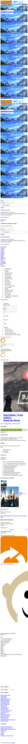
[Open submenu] (6, 17)
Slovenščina (3, 263)
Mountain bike (12, 41)
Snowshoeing (12, 51)
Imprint (8, 85)
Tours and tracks (7, 35)
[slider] (15, 314)
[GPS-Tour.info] (14, 5)
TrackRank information (11, 21)
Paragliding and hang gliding (15, 66)
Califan (20, 492)
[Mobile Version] (3, 432)
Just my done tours (9, 331)
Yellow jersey (9, 77)
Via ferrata (11, 50)
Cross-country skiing (14, 54)
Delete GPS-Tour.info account (13, 22)
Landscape (5, 316)
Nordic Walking (12, 58)
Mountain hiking (13, 48)
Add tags (3, 527)
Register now (4, 219)
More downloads (5, 633)
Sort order (6, 359)
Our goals (8, 82)
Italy (2, 423)
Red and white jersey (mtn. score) (8, 729)
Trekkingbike (12, 46)
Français (2, 254)
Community (6, 75)
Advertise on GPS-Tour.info (7, 735)
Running (11, 57)
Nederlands (3, 258)
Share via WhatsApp (14, 515)
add (2, 531)
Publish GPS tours (10, 19)
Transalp (11, 42)
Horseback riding (13, 67)
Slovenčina (3, 262)
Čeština (2, 249)
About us (5, 81)
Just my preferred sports (10, 333)
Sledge (10, 55)
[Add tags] (14, 529)
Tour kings (8, 76)
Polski (2, 259)
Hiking (10, 49)
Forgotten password (10, 23)
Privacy (2, 734)
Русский (3, 261)
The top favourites (10, 39)
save (10, 531)
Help (4, 17)
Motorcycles (12, 60)
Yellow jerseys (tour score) (7, 728)
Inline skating (12, 59)
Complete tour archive (11, 40)
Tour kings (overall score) (6, 726)
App (4, 80)
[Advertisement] (14, 671)
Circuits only (8, 329)
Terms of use (3, 730)
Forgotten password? (5, 209)
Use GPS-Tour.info (10, 18)
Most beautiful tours (10, 37)
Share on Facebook (5, 515)
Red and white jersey (11, 78)
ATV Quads (12, 62)
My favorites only (9, 330)
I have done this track (7, 638)
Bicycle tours (12, 44)
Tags (6, 527)
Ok (1, 655)
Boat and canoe (12, 64)
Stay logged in (6, 205)
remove (5, 531)
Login (2, 26)
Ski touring (11, 53)
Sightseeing (11, 63)
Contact (8, 84)
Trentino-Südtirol (7, 423)
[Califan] (10, 493)
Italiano (2, 257)
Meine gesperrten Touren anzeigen (13, 334)
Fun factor (5, 319)
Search (7, 36)
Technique (5, 327)
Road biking (12, 45)
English (2, 252)
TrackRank (5, 303)
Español (2, 253)
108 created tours (4, 509)
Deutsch (2, 250)
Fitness (5, 323)
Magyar (2, 255)
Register (5, 88)
